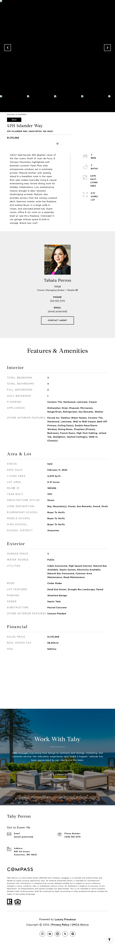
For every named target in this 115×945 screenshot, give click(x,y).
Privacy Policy (60, 924)
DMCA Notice (80, 924)
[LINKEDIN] (50, 934)
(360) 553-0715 (73, 837)
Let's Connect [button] (57, 774)
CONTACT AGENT (57, 320)
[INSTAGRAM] (42, 934)
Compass (65, 878)
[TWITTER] (65, 934)
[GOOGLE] (72, 934)
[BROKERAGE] (57, 934)
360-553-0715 (57, 300)
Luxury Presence (65, 919)
